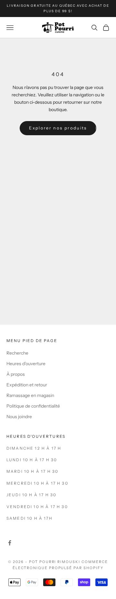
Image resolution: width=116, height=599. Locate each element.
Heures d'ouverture (25, 363)
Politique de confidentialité (33, 406)
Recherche (17, 353)
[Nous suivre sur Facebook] (9, 543)
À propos (15, 374)
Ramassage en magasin (30, 395)
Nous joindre (19, 416)
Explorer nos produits (58, 127)
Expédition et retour (26, 385)
